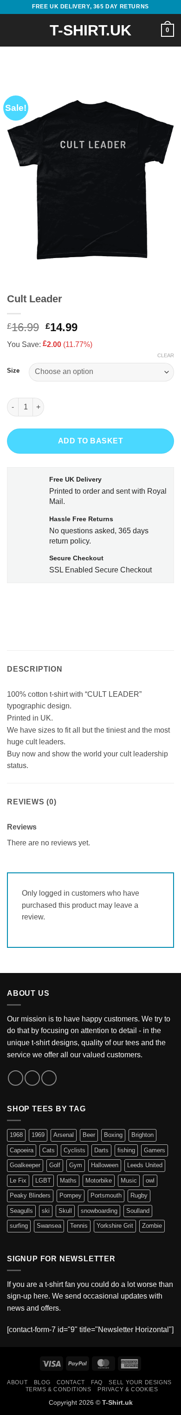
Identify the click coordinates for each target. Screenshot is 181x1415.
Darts (101, 1150)
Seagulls (21, 1210)
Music (129, 1180)
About (17, 1382)
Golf (54, 1165)
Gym (75, 1165)
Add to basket (90, 441)
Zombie (152, 1225)
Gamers (154, 1150)
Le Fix (18, 1180)
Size (13, 370)
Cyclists (74, 1150)
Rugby (139, 1195)
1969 (38, 1134)
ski (46, 1210)
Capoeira (21, 1150)
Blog (42, 1382)
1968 (16, 1134)
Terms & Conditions (58, 1389)
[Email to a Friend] (65, 603)
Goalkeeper (25, 1165)
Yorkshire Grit (115, 1225)
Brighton (142, 1134)
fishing (126, 1150)
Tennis (79, 1225)
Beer (89, 1134)
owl (150, 1180)
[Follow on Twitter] (32, 1078)
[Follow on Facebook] (15, 1078)
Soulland (137, 1210)
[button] (12, 30)
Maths (68, 1180)
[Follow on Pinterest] (49, 1078)
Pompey (70, 1195)
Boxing (113, 1134)
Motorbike (98, 1180)
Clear (165, 355)
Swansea (49, 1225)
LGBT (43, 1180)
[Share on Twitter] (49, 603)
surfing (19, 1225)
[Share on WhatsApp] (15, 603)
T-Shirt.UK (90, 30)
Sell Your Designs (140, 1382)
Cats (48, 1150)
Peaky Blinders (30, 1195)
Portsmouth (106, 1195)
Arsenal (63, 1134)
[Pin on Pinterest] (82, 603)
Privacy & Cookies (127, 1389)
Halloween (104, 1165)
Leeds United (144, 1165)
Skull (65, 1210)
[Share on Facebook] (32, 603)
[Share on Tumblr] (99, 603)
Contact (71, 1382)
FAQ (97, 1382)
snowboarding (99, 1210)
